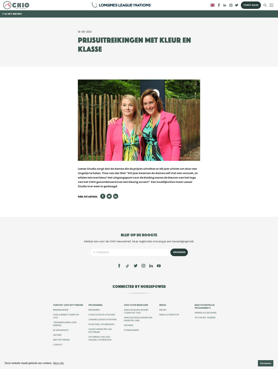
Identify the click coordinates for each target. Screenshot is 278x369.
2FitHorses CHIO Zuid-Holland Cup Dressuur (99, 338)
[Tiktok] (127, 266)
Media (162, 305)
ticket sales (250, 5)
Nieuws (163, 309)
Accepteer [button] (265, 363)
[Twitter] (136, 266)
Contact (58, 344)
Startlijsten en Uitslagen (101, 314)
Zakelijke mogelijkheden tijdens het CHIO (136, 311)
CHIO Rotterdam (17, 5)
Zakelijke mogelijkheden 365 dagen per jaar (138, 319)
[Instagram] (143, 266)
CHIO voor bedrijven (136, 305)
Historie (57, 335)
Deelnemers (94, 309)
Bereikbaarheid (60, 309)
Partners (128, 325)
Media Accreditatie (169, 314)
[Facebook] (119, 266)
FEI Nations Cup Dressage (101, 324)
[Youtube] (159, 266)
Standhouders (131, 330)
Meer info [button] (58, 363)
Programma (95, 305)
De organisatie (60, 330)
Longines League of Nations (102, 319)
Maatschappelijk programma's (205, 306)
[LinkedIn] (225, 5)
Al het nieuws (13, 13)
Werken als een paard (205, 312)
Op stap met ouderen (205, 317)
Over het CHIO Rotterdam (68, 305)
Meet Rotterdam (61, 339)
